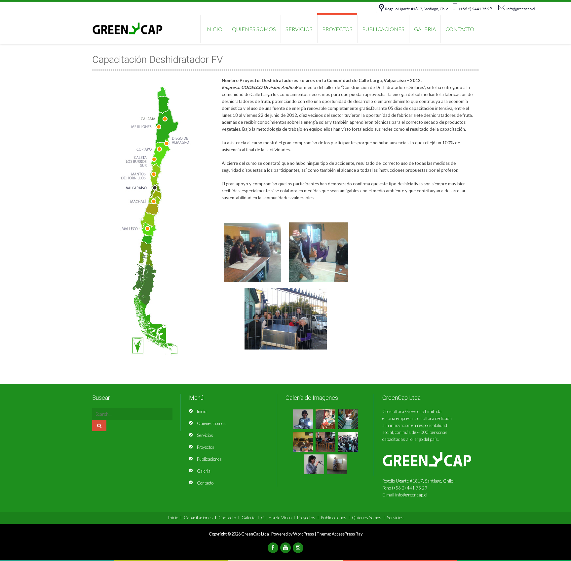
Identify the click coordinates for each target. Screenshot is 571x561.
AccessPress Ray (347, 534)
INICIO (213, 29)
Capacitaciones (198, 517)
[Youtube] (285, 547)
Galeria (425, 29)
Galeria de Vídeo (276, 517)
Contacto (459, 29)
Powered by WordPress (292, 534)
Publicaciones (383, 29)
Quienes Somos (254, 29)
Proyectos (337, 29)
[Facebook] (273, 547)
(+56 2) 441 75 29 (409, 488)
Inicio (201, 411)
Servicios (299, 29)
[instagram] (298, 547)
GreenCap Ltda (255, 534)
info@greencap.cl (411, 494)
